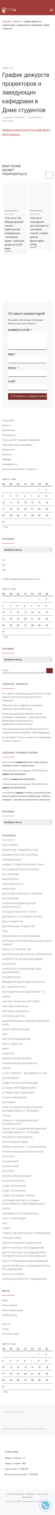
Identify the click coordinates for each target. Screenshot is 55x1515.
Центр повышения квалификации (25, 1260)
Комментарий (20, 330)
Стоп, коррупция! (14, 1218)
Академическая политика (20, 854)
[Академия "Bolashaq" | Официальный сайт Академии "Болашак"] (9, 9)
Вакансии (8, 888)
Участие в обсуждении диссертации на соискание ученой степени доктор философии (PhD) (39, 231)
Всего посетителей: (16, 1474)
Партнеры (9, 1102)
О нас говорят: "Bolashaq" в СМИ (24, 1073)
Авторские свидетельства (20, 849)
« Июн (5, 526)
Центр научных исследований (23, 1247)
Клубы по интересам (16, 949)
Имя (12, 354)
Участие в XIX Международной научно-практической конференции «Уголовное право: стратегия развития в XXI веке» (14, 233)
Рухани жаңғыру (13, 1180)
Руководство (8, 434)
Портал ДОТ (8, 420)
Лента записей (9, 1305)
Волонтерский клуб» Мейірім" (22, 893)
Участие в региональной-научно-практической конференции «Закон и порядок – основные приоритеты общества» (26, 796)
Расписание (10, 1166)
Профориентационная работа (22, 1151)
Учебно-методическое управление (26, 1233)
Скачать (14, 134)
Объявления (8, 430)
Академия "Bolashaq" (14, 117)
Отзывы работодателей (18, 1092)
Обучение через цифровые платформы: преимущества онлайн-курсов (22, 707)
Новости (17, 21)
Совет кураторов (14, 1190)
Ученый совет (12, 1237)
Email (13, 368)
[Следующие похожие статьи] (49, 175)
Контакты (7, 454)
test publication (18, 774)
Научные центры (13, 1015)
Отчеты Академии (14, 1097)
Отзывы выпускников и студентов (19, 468)
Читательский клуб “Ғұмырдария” (25, 1278)
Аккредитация (12, 859)
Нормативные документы (20, 1063)
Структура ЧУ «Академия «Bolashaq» (21, 439)
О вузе (6, 1068)
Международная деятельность (23, 981)
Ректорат (8, 1171)
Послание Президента (17, 1137)
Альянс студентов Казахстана (23, 864)
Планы (6, 1115)
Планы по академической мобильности (20, 1122)
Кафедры (7, 459)
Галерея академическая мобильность (21, 578)
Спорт (6, 1208)
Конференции (11, 977)
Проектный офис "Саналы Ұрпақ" (24, 1146)
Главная (6, 21)
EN (3, 569)
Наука (6, 996)
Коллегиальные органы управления (27, 954)
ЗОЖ (5, 931)
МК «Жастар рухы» (14, 986)
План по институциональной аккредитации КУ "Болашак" (22, 1109)
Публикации (10, 1161)
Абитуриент (10, 844)
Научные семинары (15, 1011)
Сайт (12, 381)
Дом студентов (12, 921)
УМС (5, 1223)
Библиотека (8, 449)
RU (3, 564)
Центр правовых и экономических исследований (26, 1267)
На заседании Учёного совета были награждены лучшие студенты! (26, 739)
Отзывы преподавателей (19, 1087)
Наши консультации (16, 1029)
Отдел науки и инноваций (20, 1082)
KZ (3, 559)
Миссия (6, 1323)
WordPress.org (9, 1314)
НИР (4, 1034)
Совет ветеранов (14, 1185)
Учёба (6, 1228)
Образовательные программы (17, 444)
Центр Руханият (13, 1274)
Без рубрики (10, 874)
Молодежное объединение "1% (23, 991)
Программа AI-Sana (15, 1141)
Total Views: (12, 1469)
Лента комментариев (12, 1310)
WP (19, 1501)
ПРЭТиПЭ (8, 1156)
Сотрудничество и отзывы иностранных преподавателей (23, 1202)
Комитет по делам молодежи (22, 958)
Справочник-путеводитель (20, 1213)
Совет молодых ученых (18, 1195)
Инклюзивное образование (21, 935)
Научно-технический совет (21, 1001)
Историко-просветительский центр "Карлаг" (27, 942)
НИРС (5, 1048)
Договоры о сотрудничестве (22, 916)
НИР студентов (12, 1043)
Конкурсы (9, 963)
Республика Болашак (16, 1175)
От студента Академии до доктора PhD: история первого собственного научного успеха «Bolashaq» (26, 697)
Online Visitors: (14, 1458)
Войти (5, 1300)
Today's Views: (13, 1464)
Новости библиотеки (16, 1058)
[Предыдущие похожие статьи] (41, 175)
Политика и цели (10, 1333)
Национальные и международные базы (25, 1022)
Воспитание (10, 898)
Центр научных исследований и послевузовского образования (24, 1254)
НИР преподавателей (16, 1038)
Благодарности (9, 464)
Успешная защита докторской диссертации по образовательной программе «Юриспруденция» (26, 730)
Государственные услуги (19, 911)
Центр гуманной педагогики (22, 1242)
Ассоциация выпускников (20, 869)
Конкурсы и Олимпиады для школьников (21, 970)
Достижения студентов (18, 926)
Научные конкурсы (15, 1006)
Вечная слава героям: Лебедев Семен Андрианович (25, 763)
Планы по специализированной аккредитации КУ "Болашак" (24, 1130)
